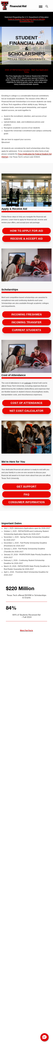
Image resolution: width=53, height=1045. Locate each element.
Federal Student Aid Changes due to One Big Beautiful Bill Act (26, 20)
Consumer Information (26, 502)
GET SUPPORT (27, 486)
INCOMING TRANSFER (26, 322)
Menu (40, 4)
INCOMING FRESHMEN (26, 314)
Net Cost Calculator (26, 410)
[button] (44, 1037)
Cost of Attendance (26, 402)
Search (47, 4)
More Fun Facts (26, 630)
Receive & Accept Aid (26, 238)
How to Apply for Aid (26, 230)
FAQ (26, 494)
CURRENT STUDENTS (26, 330)
